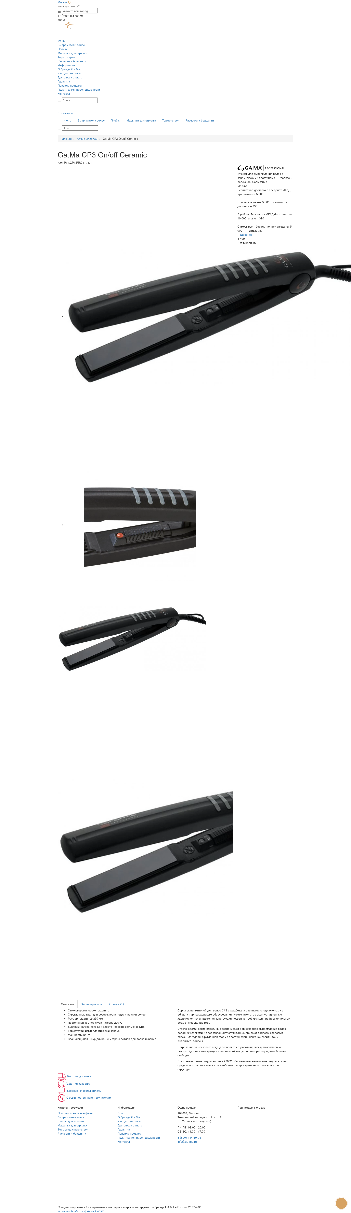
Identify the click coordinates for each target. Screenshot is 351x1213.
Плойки (62, 49)
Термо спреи (66, 57)
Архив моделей (87, 139)
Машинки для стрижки (72, 53)
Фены (61, 41)
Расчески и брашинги (72, 61)
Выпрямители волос (71, 45)
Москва (62, 2)
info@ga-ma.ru (187, 1141)
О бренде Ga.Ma (69, 69)
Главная (66, 139)
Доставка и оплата (70, 77)
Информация (67, 65)
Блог (121, 1113)
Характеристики (91, 1004)
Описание (67, 1004)
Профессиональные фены (75, 1113)
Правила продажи (70, 85)
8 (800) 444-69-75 (189, 1137)
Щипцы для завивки (71, 1121)
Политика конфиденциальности (79, 89)
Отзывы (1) (116, 1004)
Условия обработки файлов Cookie (81, 1211)
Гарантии (64, 81)
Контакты (64, 93)
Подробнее (244, 234)
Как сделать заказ (69, 73)
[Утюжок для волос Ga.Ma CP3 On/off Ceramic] (140, 525)
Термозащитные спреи (73, 1129)
